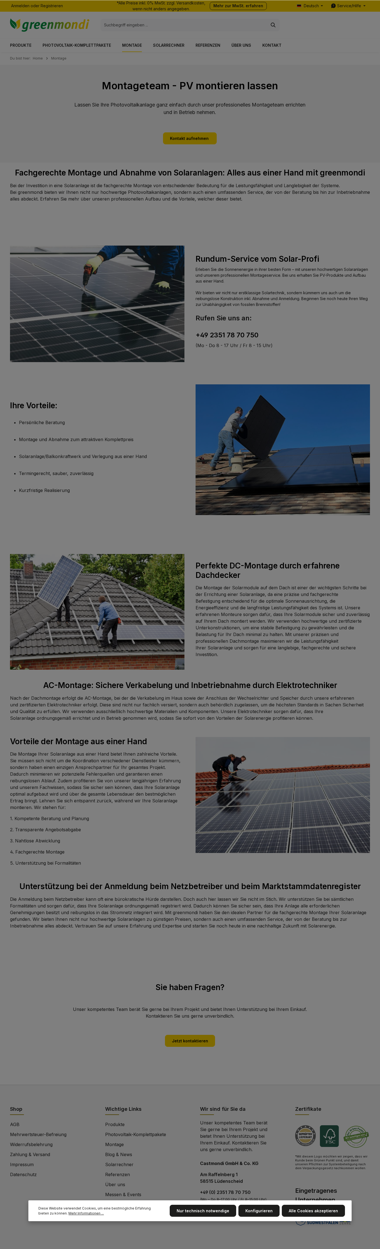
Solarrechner (119, 1164)
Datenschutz (23, 1174)
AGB (14, 1124)
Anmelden (20, 6)
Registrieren (52, 6)
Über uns (115, 1184)
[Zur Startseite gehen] (49, 25)
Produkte (115, 1124)
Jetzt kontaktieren (190, 1040)
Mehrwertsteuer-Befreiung (38, 1134)
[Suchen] (273, 25)
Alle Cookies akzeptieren (313, 1210)
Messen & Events (123, 1194)
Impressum (22, 1164)
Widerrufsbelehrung (31, 1144)
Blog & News (118, 1154)
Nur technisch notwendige (203, 1210)
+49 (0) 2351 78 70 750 (225, 1192)
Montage (114, 1144)
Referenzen (117, 1174)
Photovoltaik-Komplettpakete (135, 1134)
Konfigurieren (259, 1210)
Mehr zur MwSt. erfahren (238, 6)
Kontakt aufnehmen (190, 138)
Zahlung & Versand (30, 1154)
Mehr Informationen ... (86, 1213)
